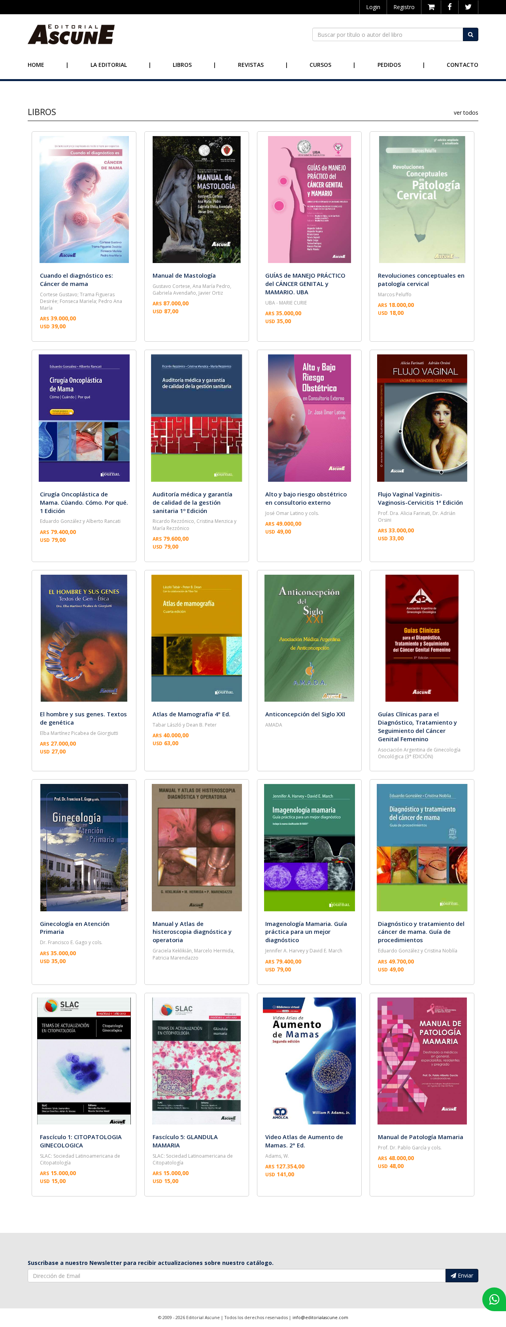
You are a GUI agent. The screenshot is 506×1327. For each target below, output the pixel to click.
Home (36, 64)
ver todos (466, 112)
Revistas (251, 64)
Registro (404, 7)
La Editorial (109, 64)
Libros (182, 64)
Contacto (462, 64)
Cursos (320, 64)
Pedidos (389, 64)
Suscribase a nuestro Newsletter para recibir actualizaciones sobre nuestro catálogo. (151, 1262)
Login (373, 7)
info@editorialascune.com (320, 1317)
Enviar (464, 1275)
